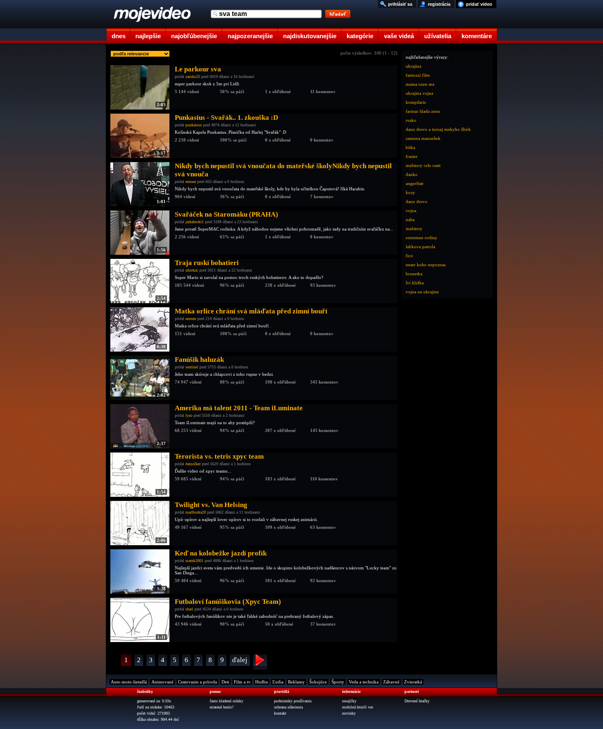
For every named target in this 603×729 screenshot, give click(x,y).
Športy (337, 681)
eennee (190, 181)
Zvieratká (413, 681)
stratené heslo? (221, 707)
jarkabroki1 (194, 221)
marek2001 (194, 560)
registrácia (439, 4)
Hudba (261, 681)
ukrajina (413, 66)
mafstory (414, 228)
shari (189, 609)
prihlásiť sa (400, 4)
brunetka (414, 273)
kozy (410, 192)
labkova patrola (420, 246)
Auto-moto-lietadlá (129, 681)
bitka (410, 147)
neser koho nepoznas (425, 264)
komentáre (476, 35)
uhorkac (191, 270)
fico (409, 255)
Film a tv (242, 681)
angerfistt (414, 183)
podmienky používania (292, 701)
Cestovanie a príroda (197, 681)
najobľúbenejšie (194, 35)
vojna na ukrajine (422, 291)
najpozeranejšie (250, 35)
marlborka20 (195, 512)
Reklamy (296, 681)
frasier (412, 156)
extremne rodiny (421, 237)
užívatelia (437, 35)
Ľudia (277, 681)
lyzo (188, 415)
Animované (162, 681)
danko (412, 174)
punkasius (193, 125)
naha (410, 219)
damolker (193, 464)
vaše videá (399, 35)
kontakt (280, 713)
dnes (119, 35)
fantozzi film (418, 75)
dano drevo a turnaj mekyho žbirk (438, 129)
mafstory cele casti (423, 165)
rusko (411, 120)
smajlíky (349, 701)
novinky (349, 713)
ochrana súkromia (288, 707)
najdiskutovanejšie (309, 35)
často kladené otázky (226, 701)
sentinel (191, 367)
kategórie (360, 35)
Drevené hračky (416, 701)
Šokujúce (318, 681)
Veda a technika (364, 681)
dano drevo (416, 201)
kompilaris (416, 102)
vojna (411, 210)
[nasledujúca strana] (260, 662)
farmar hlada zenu (423, 111)
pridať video (479, 4)
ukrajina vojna (419, 93)
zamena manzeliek (423, 138)
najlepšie (148, 35)
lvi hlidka (415, 282)
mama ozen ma (420, 84)
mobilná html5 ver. (358, 707)
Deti (225, 681)
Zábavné (391, 681)
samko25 (192, 76)
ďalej (239, 660)
